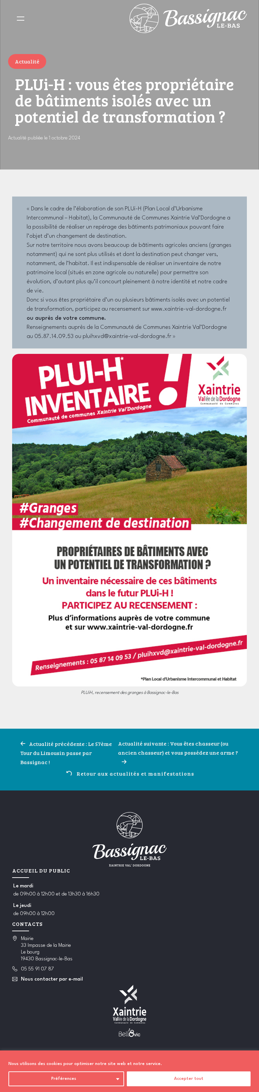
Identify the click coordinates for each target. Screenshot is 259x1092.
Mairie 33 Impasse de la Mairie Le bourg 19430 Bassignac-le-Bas (47, 949)
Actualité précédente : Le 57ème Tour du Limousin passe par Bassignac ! (66, 752)
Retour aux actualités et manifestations (135, 773)
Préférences (63, 1078)
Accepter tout (188, 1078)
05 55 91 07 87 (37, 969)
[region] (129, 1071)
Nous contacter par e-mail (52, 979)
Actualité (27, 61)
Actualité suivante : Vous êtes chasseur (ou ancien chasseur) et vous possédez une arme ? (178, 748)
